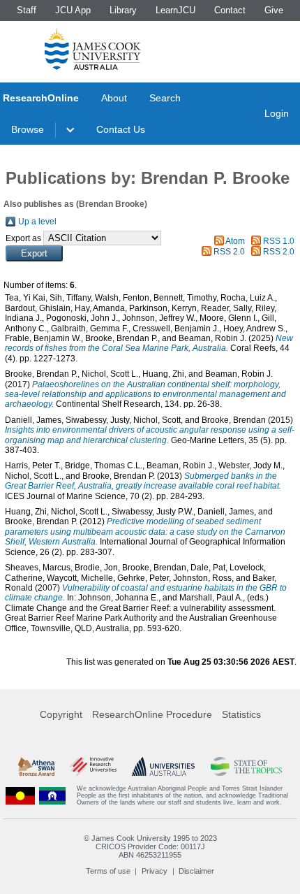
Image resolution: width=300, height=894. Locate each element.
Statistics (241, 714)
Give (273, 10)
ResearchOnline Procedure (152, 714)
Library (123, 10)
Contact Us (120, 129)
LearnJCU (175, 10)
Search (165, 97)
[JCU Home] (93, 48)
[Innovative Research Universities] (93, 766)
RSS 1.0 (278, 241)
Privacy (154, 871)
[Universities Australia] (163, 766)
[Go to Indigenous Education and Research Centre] (20, 796)
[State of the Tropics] (247, 766)
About (114, 97)
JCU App (73, 10)
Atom (235, 241)
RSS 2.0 (229, 252)
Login (276, 113)
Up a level (37, 221)
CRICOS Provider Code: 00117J (150, 846)
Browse (27, 129)
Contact (230, 10)
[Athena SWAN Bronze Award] (36, 766)
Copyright (61, 714)
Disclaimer (196, 871)
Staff (26, 10)
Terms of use (108, 871)
